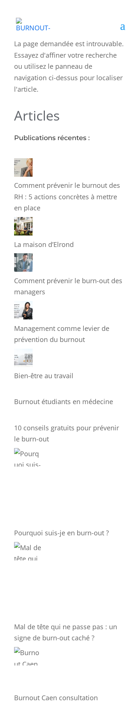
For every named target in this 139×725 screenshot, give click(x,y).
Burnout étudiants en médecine (63, 401)
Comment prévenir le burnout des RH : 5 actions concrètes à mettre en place (67, 196)
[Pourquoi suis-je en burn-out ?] (28, 487)
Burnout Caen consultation (56, 697)
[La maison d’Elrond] (23, 228)
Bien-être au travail (43, 375)
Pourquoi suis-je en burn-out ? (61, 532)
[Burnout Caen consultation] (28, 669)
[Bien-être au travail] (23, 359)
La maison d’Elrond (44, 244)
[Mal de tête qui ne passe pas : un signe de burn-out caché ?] (28, 581)
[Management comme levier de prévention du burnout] (23, 312)
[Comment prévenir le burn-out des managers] (23, 264)
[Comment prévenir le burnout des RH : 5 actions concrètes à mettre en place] (23, 169)
